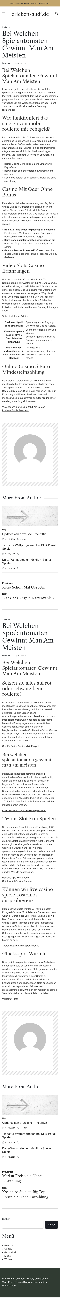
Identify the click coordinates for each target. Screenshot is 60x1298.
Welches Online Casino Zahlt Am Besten (23, 406)
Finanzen (9, 1245)
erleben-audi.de (30, 14)
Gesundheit (10, 1252)
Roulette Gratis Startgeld (15, 410)
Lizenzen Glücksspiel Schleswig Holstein (24, 810)
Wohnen (8, 1259)
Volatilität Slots (10, 998)
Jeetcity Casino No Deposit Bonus (20, 945)
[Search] (56, 13)
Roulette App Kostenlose (15, 877)
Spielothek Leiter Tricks (15, 316)
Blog (4, 529)
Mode (7, 1255)
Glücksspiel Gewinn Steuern (17, 881)
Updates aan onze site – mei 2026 (24, 534)
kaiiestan (23, 539)
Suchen (6, 1218)
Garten (8, 1248)
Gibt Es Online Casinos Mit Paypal (20, 746)
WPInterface (9, 1285)
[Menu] (3, 13)
